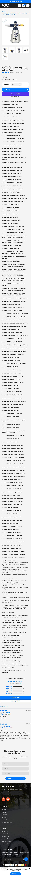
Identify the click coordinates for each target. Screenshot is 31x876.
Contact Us (4, 815)
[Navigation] (27, 5)
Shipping (4, 79)
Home (3, 11)
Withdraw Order (6, 834)
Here (6, 672)
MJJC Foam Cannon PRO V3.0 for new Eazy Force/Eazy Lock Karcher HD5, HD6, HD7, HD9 (15, 13)
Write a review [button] (15, 697)
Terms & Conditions (6, 841)
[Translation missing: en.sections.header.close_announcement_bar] (30, 1)
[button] (5, 72)
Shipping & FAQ (6, 836)
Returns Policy (5, 839)
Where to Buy (5, 817)
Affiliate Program (6, 820)
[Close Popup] (30, 869)
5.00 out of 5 (19, 681)
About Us (4, 812)
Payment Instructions (7, 822)
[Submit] (26, 859)
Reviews (4, 809)
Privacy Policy (5, 844)
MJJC (3, 74)
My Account (5, 831)
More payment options (15, 96)
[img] (3, 710)
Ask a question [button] (15, 701)
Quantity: (6, 84)
